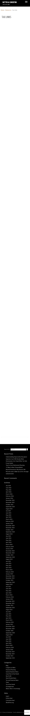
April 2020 (8, 643)
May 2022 (8, 590)
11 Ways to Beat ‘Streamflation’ (14, 467)
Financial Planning (11, 670)
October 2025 (9, 504)
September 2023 (10, 557)
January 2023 (9, 574)
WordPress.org (10, 702)
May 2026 (8, 490)
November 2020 (10, 628)
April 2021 (8, 618)
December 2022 (10, 576)
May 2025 (8, 515)
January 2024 (9, 548)
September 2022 (10, 582)
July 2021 (8, 612)
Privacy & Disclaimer (7, 712)
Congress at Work (10, 667)
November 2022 (10, 578)
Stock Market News (11, 678)
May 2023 (8, 565)
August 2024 (9, 534)
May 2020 (8, 641)
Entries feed (9, 698)
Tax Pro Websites (17, 712)
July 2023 (8, 561)
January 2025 (9, 523)
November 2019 (10, 654)
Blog (7, 665)
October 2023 (9, 555)
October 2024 (9, 530)
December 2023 (10, 551)
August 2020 (9, 635)
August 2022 (9, 584)
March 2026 (9, 494)
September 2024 (10, 532)
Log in (7, 696)
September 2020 (10, 633)
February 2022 (10, 597)
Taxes (7, 682)
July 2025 (8, 511)
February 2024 (10, 546)
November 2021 (10, 603)
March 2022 (9, 595)
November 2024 (10, 527)
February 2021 (10, 622)
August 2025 (9, 509)
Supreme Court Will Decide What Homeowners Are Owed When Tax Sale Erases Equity (16, 461)
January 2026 (9, 498)
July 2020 (8, 637)
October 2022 (9, 580)
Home (2, 10)
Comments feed (10, 700)
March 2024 (9, 544)
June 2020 (8, 639)
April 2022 (8, 593)
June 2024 (8, 538)
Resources (8, 10)
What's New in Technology (13, 688)
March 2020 (9, 645)
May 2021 (8, 616)
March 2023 (9, 569)
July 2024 (8, 536)
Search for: (7, 449)
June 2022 (8, 588)
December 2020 (10, 626)
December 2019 (10, 651)
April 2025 (8, 517)
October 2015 (9, 656)
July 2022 (8, 586)
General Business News (12, 672)
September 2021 (10, 607)
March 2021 (9, 620)
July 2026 (8, 485)
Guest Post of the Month (12, 674)
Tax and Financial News (12, 680)
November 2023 (10, 553)
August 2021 (9, 609)
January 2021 (9, 624)
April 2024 (8, 542)
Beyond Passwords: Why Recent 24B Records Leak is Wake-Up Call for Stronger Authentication (17, 471)
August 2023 (9, 559)
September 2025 (10, 506)
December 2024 (10, 525)
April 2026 (8, 492)
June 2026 (8, 488)
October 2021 (9, 605)
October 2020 (9, 630)
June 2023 (8, 563)
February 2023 (10, 572)
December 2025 (10, 500)
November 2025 (10, 502)
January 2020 (9, 649)
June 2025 (8, 513)
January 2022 (9, 599)
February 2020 (10, 647)
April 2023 (8, 567)
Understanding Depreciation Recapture (16, 457)
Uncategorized (10, 686)
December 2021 (10, 601)
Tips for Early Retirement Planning (15, 465)
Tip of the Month (10, 684)
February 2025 (10, 521)
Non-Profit (8, 676)
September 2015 (10, 658)
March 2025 (9, 519)
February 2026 (10, 496)
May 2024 (8, 540)
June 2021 (8, 614)
